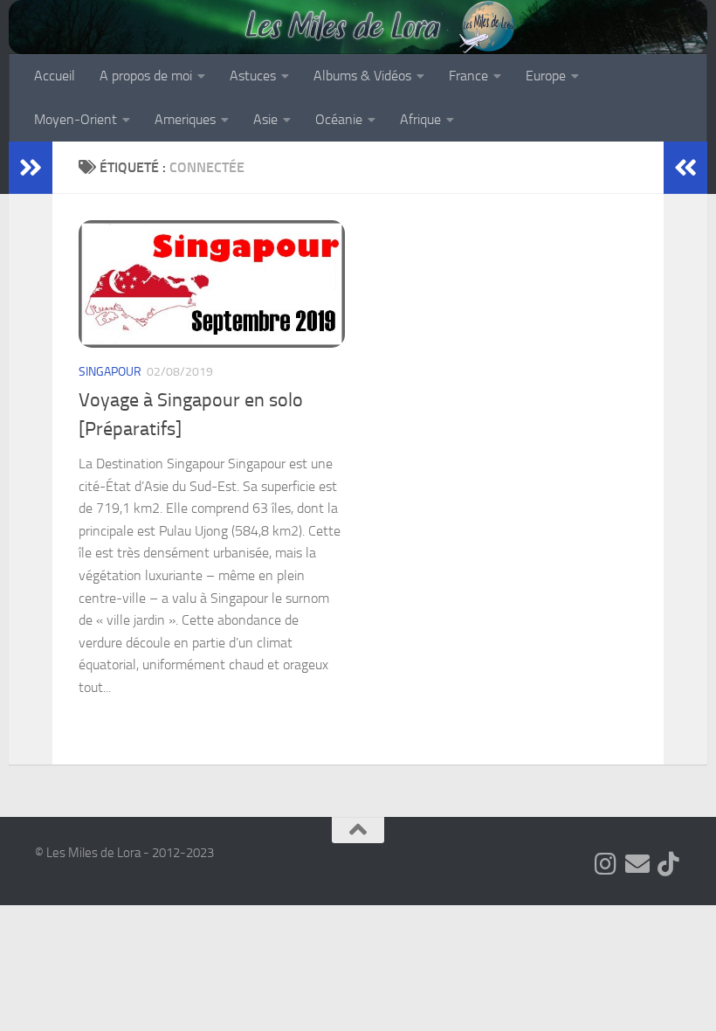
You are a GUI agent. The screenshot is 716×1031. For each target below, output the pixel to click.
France (468, 75)
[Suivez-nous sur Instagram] (606, 864)
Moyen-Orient (75, 119)
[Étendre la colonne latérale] (30, 168)
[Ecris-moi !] (637, 864)
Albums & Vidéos (362, 75)
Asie (265, 119)
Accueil (54, 75)
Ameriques (185, 119)
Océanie (338, 119)
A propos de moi (146, 75)
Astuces (253, 75)
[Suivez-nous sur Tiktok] (669, 864)
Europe (546, 75)
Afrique (420, 119)
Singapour (110, 371)
